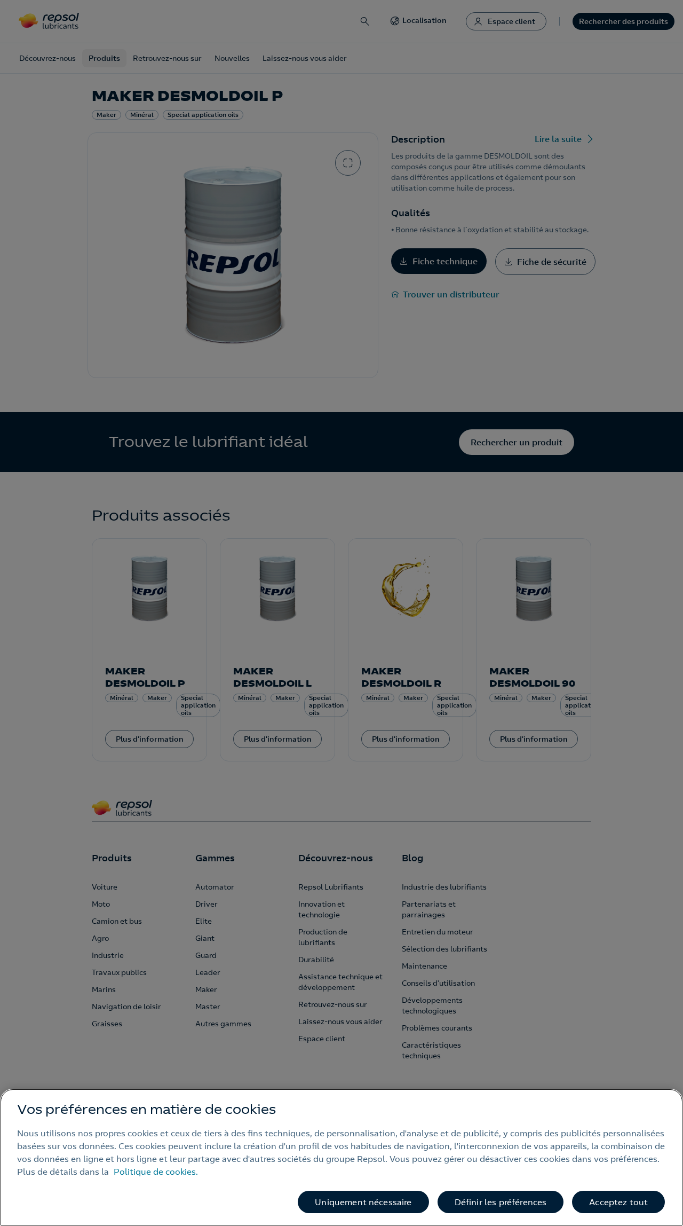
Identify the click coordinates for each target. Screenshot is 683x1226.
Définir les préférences (501, 1202)
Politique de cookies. (156, 1171)
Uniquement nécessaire (363, 1202)
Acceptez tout (618, 1202)
